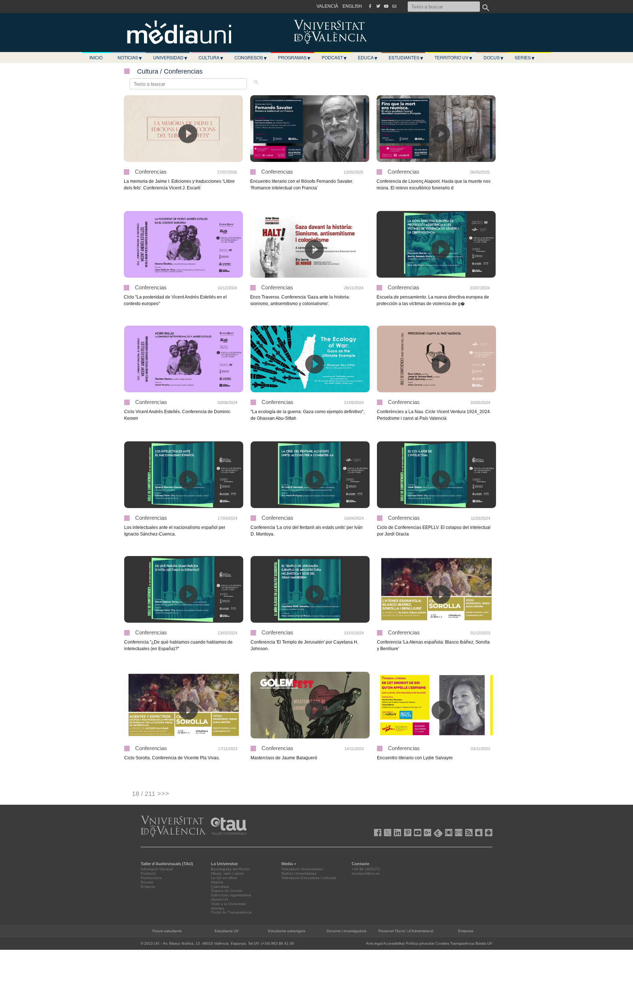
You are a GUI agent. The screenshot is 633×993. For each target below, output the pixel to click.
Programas (294, 57)
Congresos (250, 57)
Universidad (170, 57)
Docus (493, 57)
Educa (367, 57)
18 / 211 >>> (150, 793)
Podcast (334, 57)
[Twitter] (378, 6)
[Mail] (394, 6)
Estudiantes (406, 57)
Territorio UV (453, 57)
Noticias (130, 57)
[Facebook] (370, 6)
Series (524, 57)
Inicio (96, 57)
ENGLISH (352, 6)
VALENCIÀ (327, 6)
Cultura (211, 57)
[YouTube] (386, 6)
